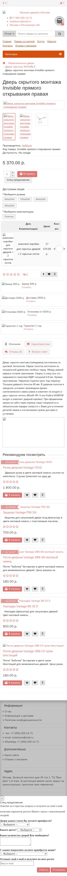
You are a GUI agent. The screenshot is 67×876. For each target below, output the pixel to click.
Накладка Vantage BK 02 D (20, 606)
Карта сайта (12, 755)
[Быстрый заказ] (27, 495)
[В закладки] (49, 274)
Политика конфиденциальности (23, 720)
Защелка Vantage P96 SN (19, 512)
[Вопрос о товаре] (43, 274)
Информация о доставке (19, 715)
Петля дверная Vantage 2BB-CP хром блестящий (28, 653)
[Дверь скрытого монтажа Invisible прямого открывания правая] (33, 105)
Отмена (43, 869)
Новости (51, 41)
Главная (7, 41)
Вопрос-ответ (40, 351)
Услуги (40, 41)
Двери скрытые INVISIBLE (20, 66)
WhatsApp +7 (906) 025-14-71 (22, 741)
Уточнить (26, 287)
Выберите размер (14, 194)
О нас (8, 711)
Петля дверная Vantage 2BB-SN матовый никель (30, 559)
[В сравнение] (54, 274)
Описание (15, 344)
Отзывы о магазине (25, 45)
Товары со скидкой (24, 41)
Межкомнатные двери (21, 63)
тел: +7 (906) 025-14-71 (19, 733)
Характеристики (40, 344)
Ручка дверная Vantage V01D (22, 467)
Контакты (8, 45)
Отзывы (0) (15, 351)
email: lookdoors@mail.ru (19, 737)
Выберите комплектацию (19, 211)
